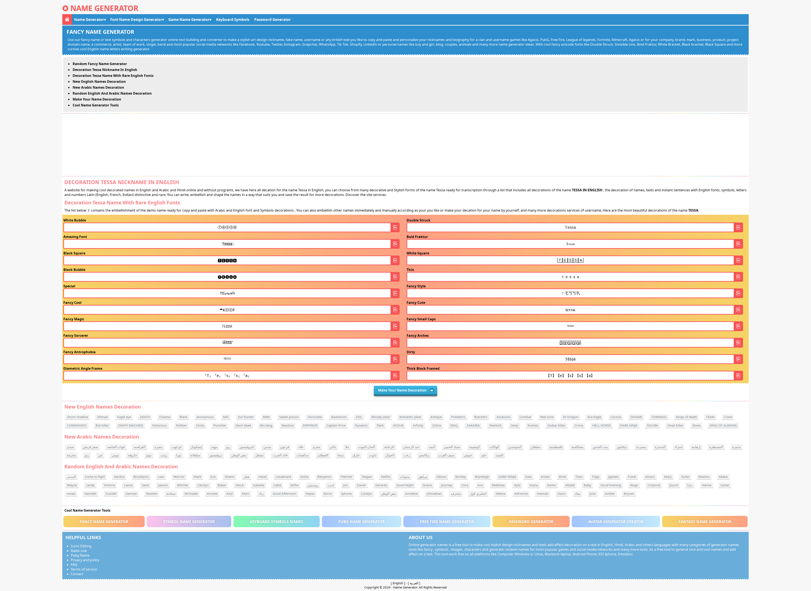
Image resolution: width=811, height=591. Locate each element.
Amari (545, 476)
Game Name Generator (189, 19)
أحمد (432, 447)
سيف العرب (446, 455)
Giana (533, 485)
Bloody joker (380, 417)
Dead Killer (675, 425)
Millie (294, 485)
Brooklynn (141, 476)
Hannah (542, 493)
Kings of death (686, 417)
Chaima (164, 417)
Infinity (418, 425)
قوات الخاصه (116, 447)
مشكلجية (578, 447)
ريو (228, 447)
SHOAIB (636, 417)
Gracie (427, 485)
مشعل (259, 455)
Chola (200, 425)
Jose (593, 493)
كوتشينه (474, 447)
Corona (616, 417)
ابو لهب (177, 447)
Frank (632, 476)
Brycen (629, 493)
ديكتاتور (622, 447)
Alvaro (650, 476)
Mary (668, 476)
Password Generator (272, 19)
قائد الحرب (280, 455)
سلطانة (195, 455)
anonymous (205, 417)
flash (380, 425)
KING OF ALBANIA (723, 425)
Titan (578, 476)
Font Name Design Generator (136, 19)
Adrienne (521, 493)
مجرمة (71, 455)
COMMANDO (77, 425)
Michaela (191, 493)
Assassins (503, 417)
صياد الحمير (452, 447)
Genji (514, 425)
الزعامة (389, 447)
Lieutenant (283, 476)
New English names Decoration (99, 81)
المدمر (71, 476)
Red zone (547, 417)
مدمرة (736, 447)
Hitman (102, 417)
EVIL (359, 417)
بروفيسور (216, 455)
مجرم (316, 447)
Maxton (704, 476)
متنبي (267, 447)
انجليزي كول (478, 493)
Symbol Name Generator (189, 521)
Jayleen (613, 476)
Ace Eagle (594, 417)
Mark (197, 476)
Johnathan (434, 493)
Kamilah (90, 493)
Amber (610, 493)
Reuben (151, 493)
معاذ (577, 493)
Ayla (517, 485)
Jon (345, 485)
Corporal (654, 485)
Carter (724, 485)
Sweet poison (289, 417)
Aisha (304, 476)
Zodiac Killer (556, 425)
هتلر (246, 476)
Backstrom (339, 417)
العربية (414, 583)
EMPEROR (310, 425)
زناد (261, 493)
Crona (578, 425)
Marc (245, 493)
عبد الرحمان (411, 447)
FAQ (74, 564)
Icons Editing (81, 546)
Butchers (480, 417)
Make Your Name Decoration (97, 99)
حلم (483, 455)
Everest (533, 425)
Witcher (182, 485)
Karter (551, 485)
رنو (87, 455)
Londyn (366, 493)
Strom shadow (77, 417)
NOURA (652, 425)
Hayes (310, 493)
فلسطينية (556, 447)
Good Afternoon (284, 493)
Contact (77, 574)
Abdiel (570, 485)
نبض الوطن (238, 455)
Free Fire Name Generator (447, 521)
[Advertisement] (405, 144)
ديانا (690, 485)
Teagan (367, 476)
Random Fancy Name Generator (100, 63)
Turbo (685, 476)
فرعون (284, 447)
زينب (164, 455)
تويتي (115, 455)
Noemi (229, 476)
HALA (239, 485)
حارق (356, 455)
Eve (213, 476)
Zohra (436, 425)
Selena (500, 493)
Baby (587, 485)
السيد (499, 455)
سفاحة (171, 493)
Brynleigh (482, 476)
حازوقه (132, 455)
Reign (634, 485)
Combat (525, 417)
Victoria (109, 485)
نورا (178, 455)
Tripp (595, 476)
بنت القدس (600, 447)
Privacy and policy (85, 560)
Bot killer (102, 425)
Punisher (219, 425)
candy (90, 485)
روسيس (313, 485)
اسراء (678, 447)
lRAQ (454, 425)
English (398, 583)
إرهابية (696, 447)
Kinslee (212, 493)
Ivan (528, 476)
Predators (458, 417)
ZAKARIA (473, 425)
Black (183, 417)
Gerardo (381, 485)
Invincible (315, 417)
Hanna (706, 485)
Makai (723, 476)
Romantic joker (410, 417)
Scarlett (111, 493)
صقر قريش (90, 447)
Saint (145, 485)
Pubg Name (80, 555)
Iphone (346, 493)
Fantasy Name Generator (705, 521)
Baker (222, 485)
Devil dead (243, 425)
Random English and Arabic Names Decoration (112, 93)
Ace (480, 485)
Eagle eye (124, 417)
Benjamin (324, 476)
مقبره (158, 447)
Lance (128, 485)
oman (71, 493)
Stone (696, 425)
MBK (266, 417)
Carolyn (203, 485)
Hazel (263, 476)
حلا (347, 447)
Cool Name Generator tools (96, 105)
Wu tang (266, 425)
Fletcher (346, 476)
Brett (562, 476)
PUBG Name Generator (361, 521)
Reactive (288, 425)
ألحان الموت (366, 447)
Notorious (159, 425)
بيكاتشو (424, 455)
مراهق (423, 476)
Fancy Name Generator (104, 521)
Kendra (119, 476)
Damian (131, 493)
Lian (161, 476)
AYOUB (398, 425)
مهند (214, 447)
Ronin (328, 493)
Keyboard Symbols (232, 19)
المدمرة (660, 447)
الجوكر (389, 455)
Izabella (258, 485)
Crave (728, 417)
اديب (331, 485)
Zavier (361, 485)
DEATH (145, 417)
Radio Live (79, 550)
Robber (181, 425)
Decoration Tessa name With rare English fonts (113, 75)
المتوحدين (514, 447)
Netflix (386, 476)
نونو (148, 455)
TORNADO (659, 417)
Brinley (460, 476)
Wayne (72, 485)
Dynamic (361, 425)
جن (100, 455)
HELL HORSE (601, 425)
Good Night (404, 485)
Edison (441, 476)
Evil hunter (246, 417)
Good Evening (610, 485)
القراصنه (139, 447)
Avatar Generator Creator (616, 521)
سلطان (535, 447)
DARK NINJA (629, 425)
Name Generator (104, 8)
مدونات (405, 476)
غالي (332, 447)
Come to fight (95, 476)
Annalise (411, 493)
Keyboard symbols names (276, 521)
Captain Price (336, 425)
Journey (446, 485)
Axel (229, 493)
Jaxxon (163, 485)
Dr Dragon (570, 417)
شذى (70, 447)
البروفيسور (246, 447)
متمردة (641, 447)
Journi (673, 485)
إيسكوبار (196, 447)
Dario (562, 493)
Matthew (498, 485)
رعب (407, 455)
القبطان (323, 455)
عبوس (468, 455)
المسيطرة (716, 447)
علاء (301, 447)
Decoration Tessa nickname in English (105, 69)
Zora (464, 485)
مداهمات (302, 455)
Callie (277, 485)
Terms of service (84, 569)
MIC (226, 417)
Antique (436, 417)
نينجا (340, 455)
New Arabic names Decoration (98, 87)
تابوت (372, 455)
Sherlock (495, 425)
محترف (456, 493)
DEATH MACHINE (130, 425)
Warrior (179, 476)
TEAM (710, 417)
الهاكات (494, 447)
